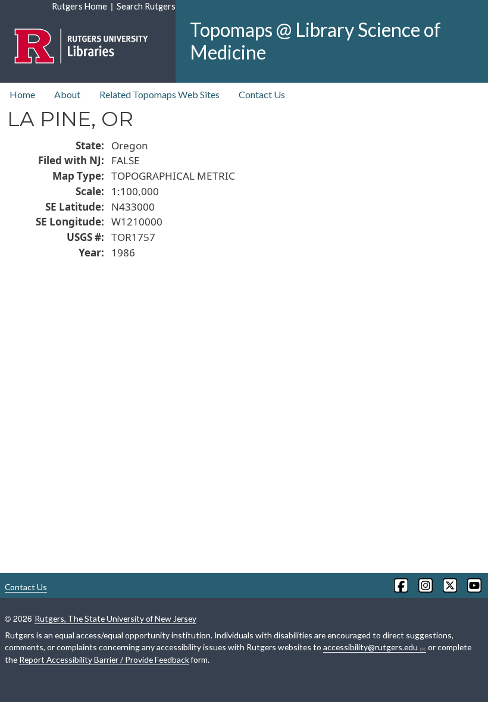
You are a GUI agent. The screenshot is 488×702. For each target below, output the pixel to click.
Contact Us (262, 94)
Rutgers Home (79, 6)
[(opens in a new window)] (400, 585)
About (67, 94)
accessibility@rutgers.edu (370, 647)
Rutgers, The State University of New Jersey (115, 618)
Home (22, 94)
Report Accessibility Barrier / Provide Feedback (104, 659)
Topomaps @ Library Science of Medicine (315, 41)
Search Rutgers (146, 6)
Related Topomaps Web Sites (159, 94)
